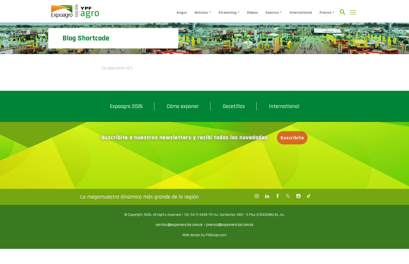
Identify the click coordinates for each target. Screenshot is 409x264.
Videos (252, 12)
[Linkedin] (267, 196)
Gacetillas (234, 106)
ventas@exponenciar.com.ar (180, 224)
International (300, 12)
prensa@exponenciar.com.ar (229, 224)
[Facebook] (256, 196)
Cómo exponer (183, 106)
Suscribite (292, 138)
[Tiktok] (308, 196)
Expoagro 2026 (126, 106)
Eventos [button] (272, 12)
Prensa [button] (325, 12)
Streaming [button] (227, 12)
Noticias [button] (201, 12)
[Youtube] (298, 196)
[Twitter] (287, 196)
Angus (182, 12)
